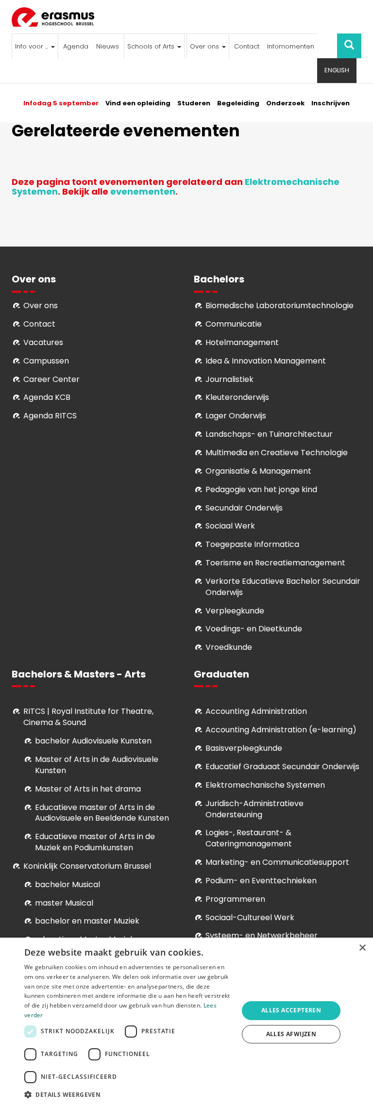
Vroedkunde (228, 647)
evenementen (142, 191)
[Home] (57, 17)
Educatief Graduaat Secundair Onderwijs (282, 766)
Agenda (75, 46)
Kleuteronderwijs (237, 397)
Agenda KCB (46, 397)
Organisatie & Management (258, 471)
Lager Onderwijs (235, 415)
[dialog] (186, 1022)
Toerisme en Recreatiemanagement (275, 562)
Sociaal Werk (230, 525)
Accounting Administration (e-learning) (280, 729)
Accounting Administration (256, 711)
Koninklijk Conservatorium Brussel (87, 866)
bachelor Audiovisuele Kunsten (93, 740)
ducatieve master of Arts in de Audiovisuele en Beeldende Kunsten (102, 813)
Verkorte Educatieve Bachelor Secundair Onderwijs (282, 587)
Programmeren (235, 899)
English (336, 70)
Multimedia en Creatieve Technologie (276, 452)
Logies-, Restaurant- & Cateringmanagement (248, 838)
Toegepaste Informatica (252, 544)
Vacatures (43, 342)
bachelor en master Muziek (87, 920)
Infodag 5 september (61, 103)
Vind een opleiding (137, 103)
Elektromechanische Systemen (265, 785)
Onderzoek (285, 103)
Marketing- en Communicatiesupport (277, 862)
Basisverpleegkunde (243, 748)
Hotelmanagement (242, 342)
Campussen (46, 360)
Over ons (205, 46)
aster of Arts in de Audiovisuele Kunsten (96, 765)
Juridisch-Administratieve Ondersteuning (254, 809)
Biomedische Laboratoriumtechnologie (279, 305)
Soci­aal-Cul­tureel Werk (249, 917)
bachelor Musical (67, 884)
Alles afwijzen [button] (291, 1034)
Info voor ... (32, 46)
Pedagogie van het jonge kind (261, 489)
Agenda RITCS (50, 415)
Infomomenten (290, 46)
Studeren (193, 103)
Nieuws (107, 46)
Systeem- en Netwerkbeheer (261, 935)
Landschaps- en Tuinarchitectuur (269, 434)
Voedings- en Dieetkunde (253, 628)
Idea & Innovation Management (265, 360)
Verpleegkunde (234, 610)
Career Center (51, 379)
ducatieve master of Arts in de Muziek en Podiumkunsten (95, 842)
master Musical (64, 903)
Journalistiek (229, 379)
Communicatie (233, 324)
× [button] (362, 948)
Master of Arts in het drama (88, 788)
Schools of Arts (151, 46)
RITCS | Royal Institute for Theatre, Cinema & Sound (88, 717)
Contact (246, 46)
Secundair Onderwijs (244, 507)
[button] (128, 1094)
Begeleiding (238, 103)
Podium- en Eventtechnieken (261, 880)
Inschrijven (330, 103)
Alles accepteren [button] (291, 1010)
